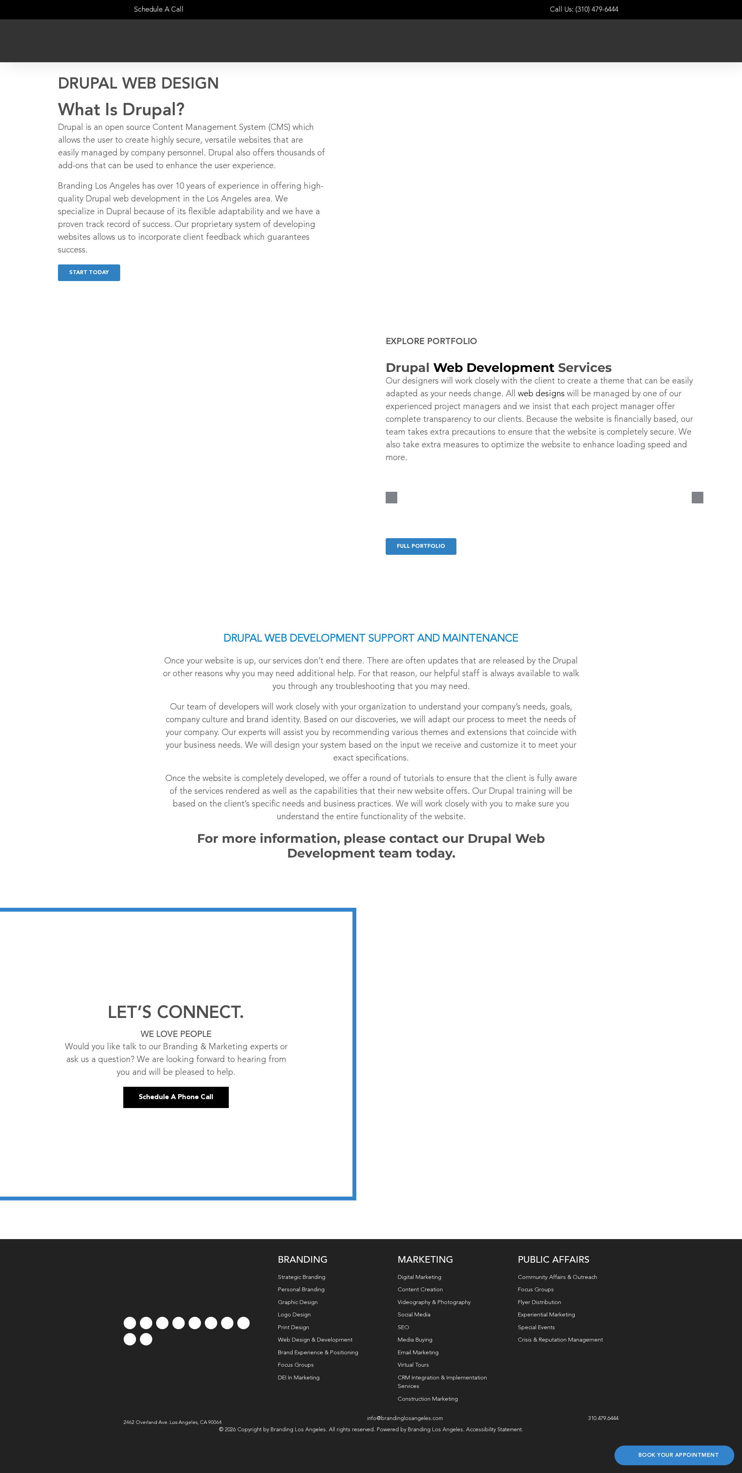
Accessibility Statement (494, 1429)
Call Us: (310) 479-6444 (584, 9)
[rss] (227, 1323)
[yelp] (243, 1323)
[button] (173, 1423)
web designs (541, 394)
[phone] (146, 1339)
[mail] (130, 1339)
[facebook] (130, 1323)
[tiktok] (178, 1323)
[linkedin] (211, 1323)
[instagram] (162, 1323)
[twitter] (146, 1323)
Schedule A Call (158, 9)
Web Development (494, 367)
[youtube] (195, 1323)
